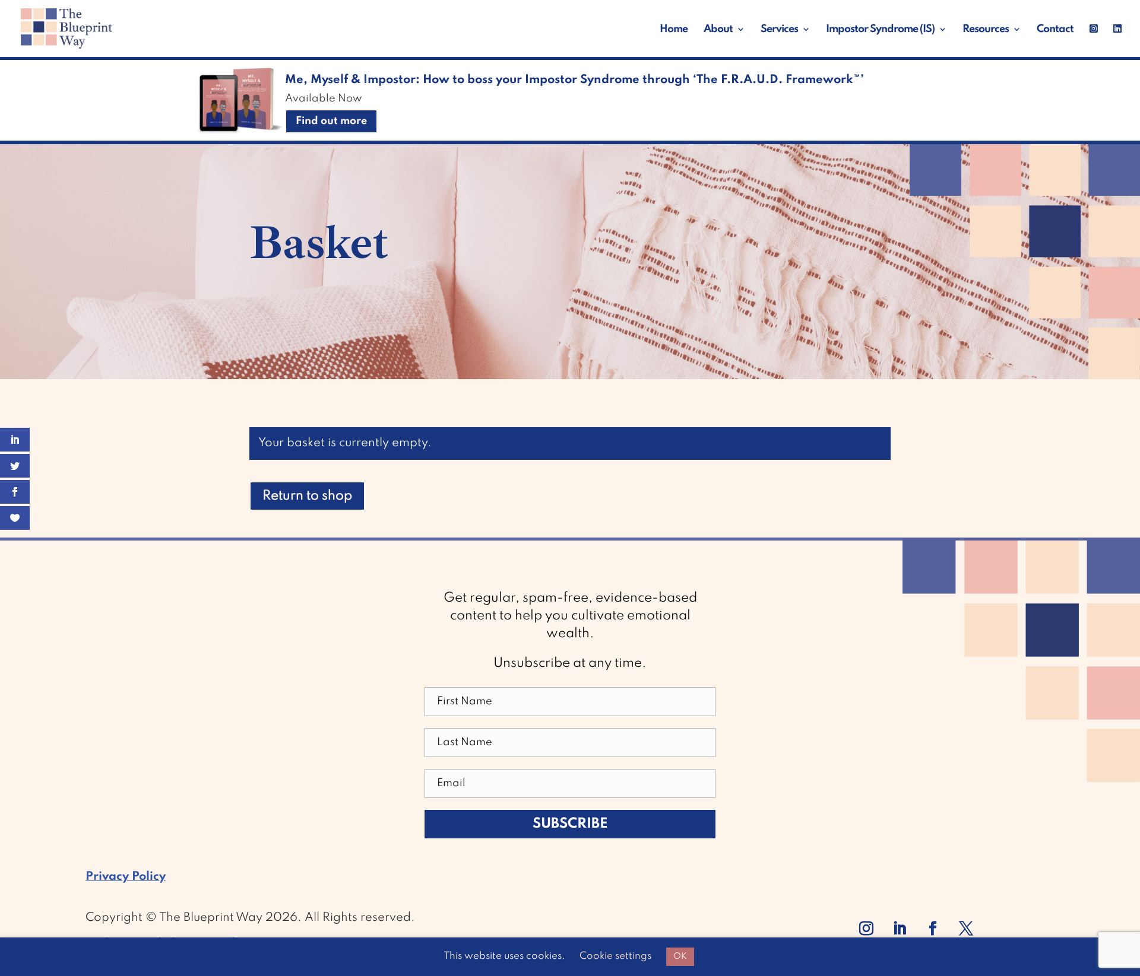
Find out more (331, 121)
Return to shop (307, 496)
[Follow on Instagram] (866, 928)
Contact (1055, 29)
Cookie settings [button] (615, 956)
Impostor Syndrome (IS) (880, 29)
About (718, 29)
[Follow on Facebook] (933, 928)
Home (674, 29)
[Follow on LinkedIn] (899, 928)
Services (779, 29)
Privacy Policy (126, 877)
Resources (985, 29)
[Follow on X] (966, 928)
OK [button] (680, 956)
